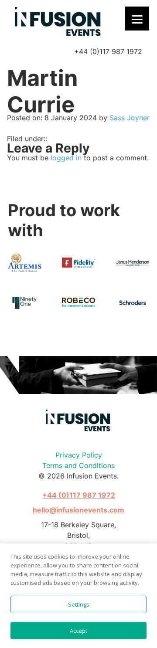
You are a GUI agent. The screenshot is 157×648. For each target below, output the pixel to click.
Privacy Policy (78, 455)
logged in (66, 157)
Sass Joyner (129, 117)
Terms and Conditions (78, 465)
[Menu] (137, 19)
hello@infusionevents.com (78, 510)
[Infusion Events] (58, 22)
